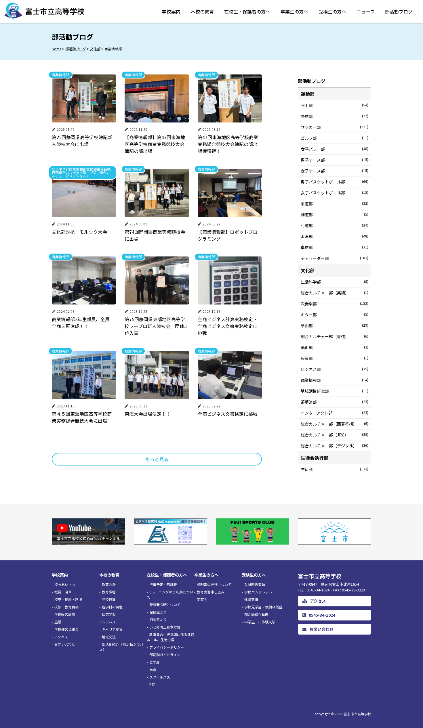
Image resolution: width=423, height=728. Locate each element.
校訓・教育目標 (66, 606)
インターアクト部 (334, 413)
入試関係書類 (254, 584)
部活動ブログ (399, 11)
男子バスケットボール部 (334, 182)
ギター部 (334, 314)
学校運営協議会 (66, 629)
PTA (152, 684)
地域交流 (109, 636)
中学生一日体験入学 (259, 621)
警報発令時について (164, 604)
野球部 (334, 116)
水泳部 (334, 236)
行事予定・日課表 (163, 584)
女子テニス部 (334, 171)
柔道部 (334, 203)
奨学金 (154, 662)
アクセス (61, 636)
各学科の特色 (112, 606)
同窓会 (202, 599)
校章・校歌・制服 (68, 599)
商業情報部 (334, 380)
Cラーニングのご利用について (170, 594)
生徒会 (334, 469)
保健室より (158, 612)
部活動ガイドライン (164, 654)
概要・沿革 (63, 591)
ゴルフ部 (334, 138)
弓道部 (334, 225)
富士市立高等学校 (357, 713)
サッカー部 (334, 127)
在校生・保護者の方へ (247, 11)
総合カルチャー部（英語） (334, 293)
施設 (57, 621)
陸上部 (334, 105)
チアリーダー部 (334, 258)
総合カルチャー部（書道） (334, 336)
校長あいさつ (64, 584)
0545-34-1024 (322, 615)
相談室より (158, 619)
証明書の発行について (214, 584)
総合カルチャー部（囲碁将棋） (334, 424)
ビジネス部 (334, 369)
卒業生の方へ (294, 11)
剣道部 (334, 214)
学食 (152, 669)
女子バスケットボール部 (334, 193)
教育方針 (109, 584)
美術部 (334, 347)
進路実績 (251, 599)
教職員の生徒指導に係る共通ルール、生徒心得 (170, 637)
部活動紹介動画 (256, 614)
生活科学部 (334, 282)
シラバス (109, 621)
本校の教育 (202, 11)
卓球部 (334, 247)
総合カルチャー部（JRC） (334, 435)
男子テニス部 (334, 160)
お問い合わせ (64, 644)
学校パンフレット (258, 591)
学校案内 (171, 11)
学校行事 (109, 599)
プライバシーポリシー (166, 647)
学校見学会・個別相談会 (263, 606)
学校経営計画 (64, 614)
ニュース (366, 11)
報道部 (334, 358)
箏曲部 (334, 325)
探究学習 (109, 614)
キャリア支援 (112, 629)
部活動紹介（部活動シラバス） (121, 647)
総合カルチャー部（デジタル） (334, 446)
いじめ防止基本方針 (164, 626)
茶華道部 (334, 402)
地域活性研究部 (334, 391)
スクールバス (159, 677)
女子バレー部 (334, 149)
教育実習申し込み (210, 591)
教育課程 (109, 591)
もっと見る (156, 459)
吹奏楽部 (334, 303)
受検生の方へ (332, 11)
